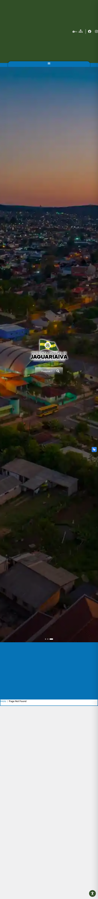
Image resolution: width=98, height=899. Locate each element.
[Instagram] (96, 31)
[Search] (58, 371)
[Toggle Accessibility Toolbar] (92, 893)
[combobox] (44, 371)
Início (3, 701)
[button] (49, 63)
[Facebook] (89, 31)
